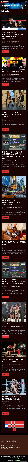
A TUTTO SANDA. (8, 324)
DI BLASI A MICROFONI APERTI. (12, 72)
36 (9, 426)
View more (10, 459)
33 (19, 422)
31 (13, 422)
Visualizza (5, 51)
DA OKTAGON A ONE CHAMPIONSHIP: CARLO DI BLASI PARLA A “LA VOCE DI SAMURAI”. (13, 282)
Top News (9, 75)
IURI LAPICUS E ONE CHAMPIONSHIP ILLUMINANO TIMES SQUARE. (12, 202)
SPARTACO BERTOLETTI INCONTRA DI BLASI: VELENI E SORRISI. (12, 114)
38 (16, 426)
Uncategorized (10, 42)
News (5, 42)
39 (19, 426)
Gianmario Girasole (15, 41)
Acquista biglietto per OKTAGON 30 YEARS (14, 5)
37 (13, 426)
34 (22, 422)
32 (16, 422)
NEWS (5, 11)
